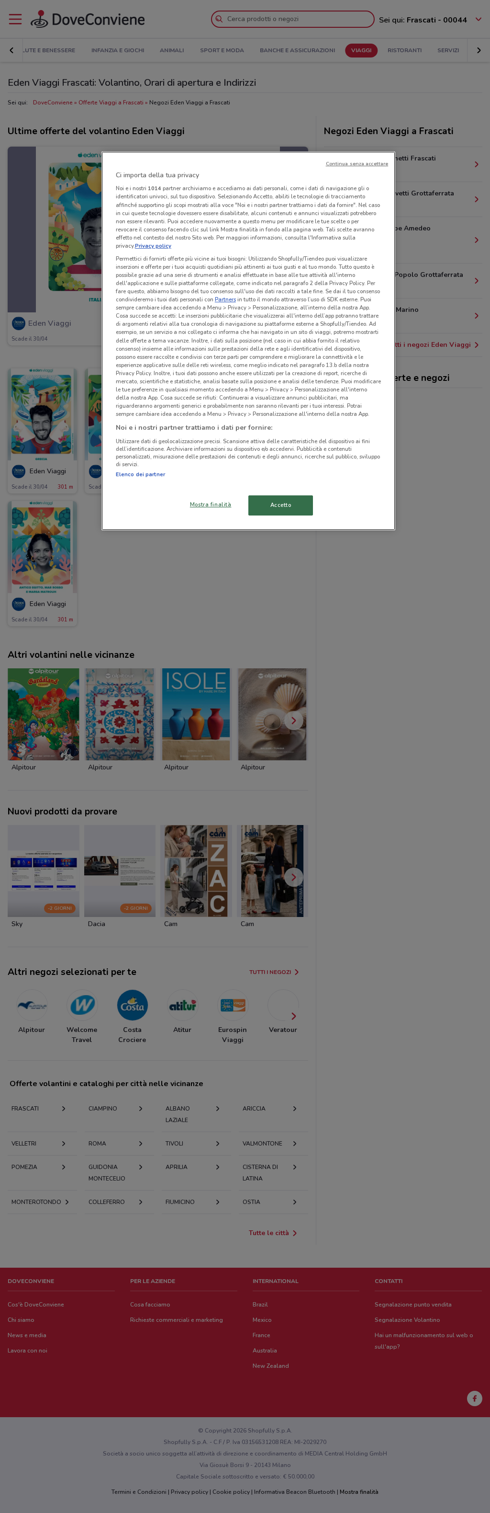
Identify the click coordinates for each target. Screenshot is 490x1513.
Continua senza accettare (357, 163)
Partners (225, 299)
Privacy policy (153, 246)
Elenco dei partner (140, 474)
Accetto (280, 505)
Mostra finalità (211, 504)
